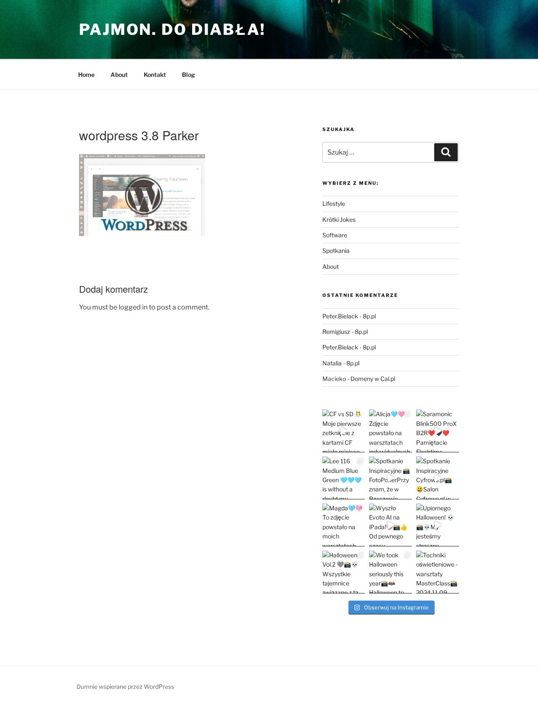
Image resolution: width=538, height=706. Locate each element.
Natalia (332, 363)
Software (334, 235)
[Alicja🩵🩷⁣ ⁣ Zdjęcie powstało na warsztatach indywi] (390, 430)
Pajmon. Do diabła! (172, 29)
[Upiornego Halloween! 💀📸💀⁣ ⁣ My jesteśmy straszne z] (437, 525)
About (119, 74)
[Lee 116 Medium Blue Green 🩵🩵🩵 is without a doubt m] (343, 478)
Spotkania (336, 250)
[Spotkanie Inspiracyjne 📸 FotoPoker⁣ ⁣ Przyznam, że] (390, 478)
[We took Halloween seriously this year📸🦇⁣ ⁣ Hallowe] (390, 572)
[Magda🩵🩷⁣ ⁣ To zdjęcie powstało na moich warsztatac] (343, 525)
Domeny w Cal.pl (373, 378)
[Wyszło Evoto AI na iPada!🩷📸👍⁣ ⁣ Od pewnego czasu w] (390, 525)
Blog (188, 74)
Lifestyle (333, 203)
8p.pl (369, 316)
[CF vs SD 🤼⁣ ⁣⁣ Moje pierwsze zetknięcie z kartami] (343, 430)
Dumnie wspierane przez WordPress (125, 686)
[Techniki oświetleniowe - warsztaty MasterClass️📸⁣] (437, 572)
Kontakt (155, 74)
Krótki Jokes (339, 219)
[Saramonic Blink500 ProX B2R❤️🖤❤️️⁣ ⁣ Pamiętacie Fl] (437, 430)
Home (86, 74)
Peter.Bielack (340, 316)
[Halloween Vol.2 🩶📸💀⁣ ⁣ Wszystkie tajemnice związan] (343, 572)
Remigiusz (336, 331)
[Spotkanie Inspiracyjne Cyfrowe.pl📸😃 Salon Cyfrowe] (437, 478)
